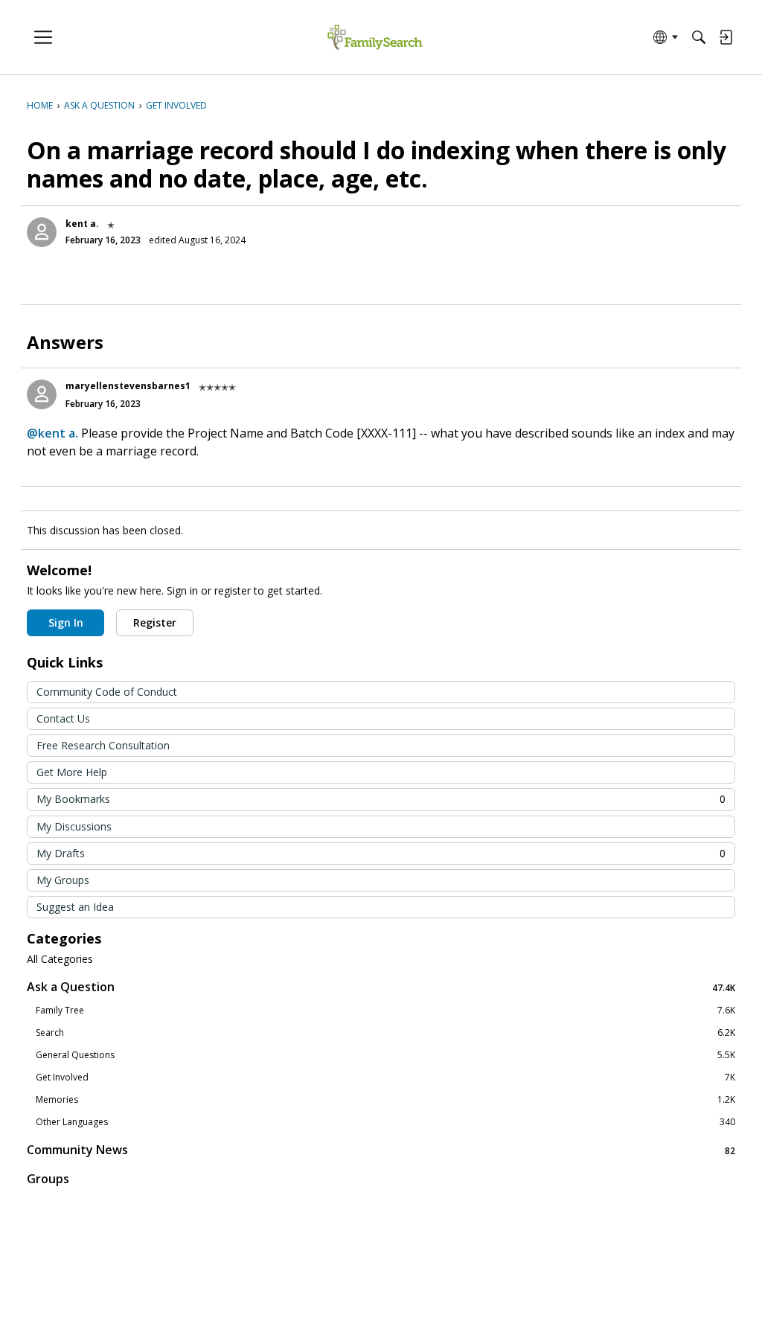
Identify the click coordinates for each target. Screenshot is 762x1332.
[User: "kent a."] (42, 232)
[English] (374, 37)
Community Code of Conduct (106, 692)
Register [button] (154, 622)
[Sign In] (725, 37)
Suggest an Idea (75, 907)
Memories (385, 1100)
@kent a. (52, 433)
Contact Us (63, 718)
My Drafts (381, 853)
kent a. (82, 223)
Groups (48, 1178)
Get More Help (71, 772)
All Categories (60, 959)
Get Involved (385, 1077)
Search (385, 1033)
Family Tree (385, 1010)
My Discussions (74, 826)
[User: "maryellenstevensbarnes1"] (42, 394)
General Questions (385, 1055)
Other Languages (385, 1122)
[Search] (698, 37)
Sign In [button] (65, 622)
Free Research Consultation (103, 745)
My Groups (62, 880)
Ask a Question (381, 987)
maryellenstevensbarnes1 (127, 386)
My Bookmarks (381, 799)
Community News (381, 1150)
